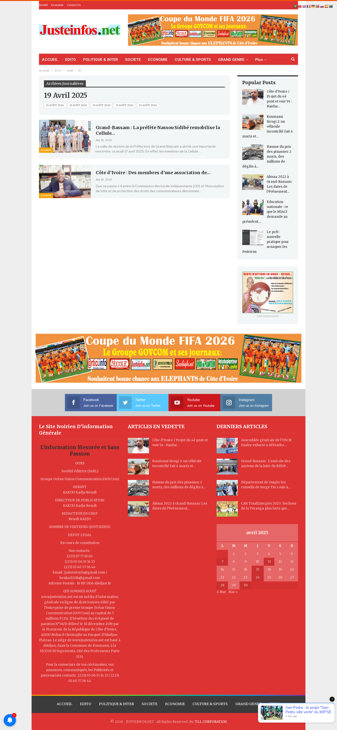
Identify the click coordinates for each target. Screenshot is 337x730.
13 (292, 562)
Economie (57, 5)
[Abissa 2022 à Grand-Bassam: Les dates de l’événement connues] (252, 182)
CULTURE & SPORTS (193, 59)
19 (280, 569)
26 (280, 577)
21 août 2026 (78, 105)
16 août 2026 (148, 105)
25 (269, 577)
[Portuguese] (318, 6)
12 (280, 562)
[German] (313, 6)
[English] (304, 6)
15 (233, 569)
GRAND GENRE (231, 59)
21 (222, 577)
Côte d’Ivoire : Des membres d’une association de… (153, 172)
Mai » (233, 592)
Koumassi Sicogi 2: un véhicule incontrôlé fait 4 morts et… (267, 126)
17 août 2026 (124, 105)
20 (292, 569)
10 (257, 562)
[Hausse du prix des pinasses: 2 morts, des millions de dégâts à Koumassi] (252, 152)
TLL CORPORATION (211, 722)
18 (269, 569)
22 (234, 577)
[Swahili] (331, 6)
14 (222, 569)
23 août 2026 (55, 105)
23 (245, 577)
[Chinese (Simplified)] (300, 6)
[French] (309, 6)
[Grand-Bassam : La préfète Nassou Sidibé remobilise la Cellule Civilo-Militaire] (65, 136)
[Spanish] (326, 6)
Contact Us (74, 5)
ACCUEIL (50, 59)
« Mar (221, 592)
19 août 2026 (102, 105)
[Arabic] (295, 6)
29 (234, 585)
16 (245, 569)
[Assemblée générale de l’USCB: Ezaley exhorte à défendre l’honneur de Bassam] (227, 446)
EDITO (70, 59)
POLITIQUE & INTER (100, 59)
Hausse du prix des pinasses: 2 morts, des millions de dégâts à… (266, 157)
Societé (43, 5)
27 (292, 577)
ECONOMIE (158, 59)
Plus (259, 59)
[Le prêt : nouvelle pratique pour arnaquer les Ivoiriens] (252, 237)
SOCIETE (133, 59)
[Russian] (322, 6)
